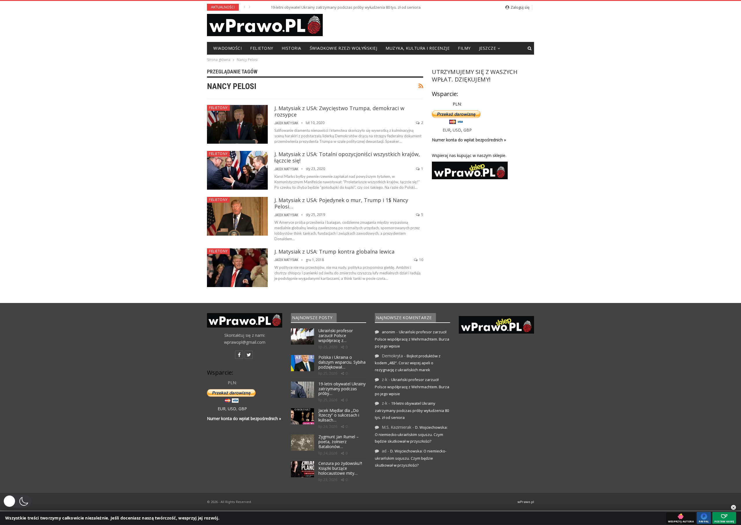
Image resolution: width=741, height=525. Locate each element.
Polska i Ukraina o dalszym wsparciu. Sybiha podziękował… (342, 362)
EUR (446, 130)
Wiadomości (227, 48)
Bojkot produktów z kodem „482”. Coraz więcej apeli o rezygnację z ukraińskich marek (408, 363)
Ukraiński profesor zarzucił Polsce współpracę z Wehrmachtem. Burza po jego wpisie (412, 339)
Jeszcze (487, 48)
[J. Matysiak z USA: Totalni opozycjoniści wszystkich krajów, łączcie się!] (237, 170)
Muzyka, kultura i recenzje (418, 48)
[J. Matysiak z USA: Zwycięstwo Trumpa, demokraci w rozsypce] (237, 124)
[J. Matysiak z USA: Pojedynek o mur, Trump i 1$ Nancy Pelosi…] (237, 216)
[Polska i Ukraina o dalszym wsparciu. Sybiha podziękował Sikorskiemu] (302, 363)
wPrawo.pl (526, 502)
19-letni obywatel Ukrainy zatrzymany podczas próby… (342, 388)
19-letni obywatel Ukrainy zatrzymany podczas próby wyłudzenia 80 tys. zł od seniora (331, 7)
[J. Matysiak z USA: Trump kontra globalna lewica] (237, 267)
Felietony (261, 48)
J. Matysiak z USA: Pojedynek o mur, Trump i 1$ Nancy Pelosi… (341, 203)
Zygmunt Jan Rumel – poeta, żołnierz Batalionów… (338, 441)
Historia (291, 48)
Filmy (464, 48)
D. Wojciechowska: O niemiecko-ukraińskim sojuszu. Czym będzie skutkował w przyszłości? (411, 434)
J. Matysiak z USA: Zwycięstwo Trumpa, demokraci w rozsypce (339, 111)
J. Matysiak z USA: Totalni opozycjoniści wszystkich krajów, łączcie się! (347, 157)
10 (420, 259)
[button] (17, 501)
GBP (467, 130)
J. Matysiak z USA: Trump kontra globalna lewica (334, 251)
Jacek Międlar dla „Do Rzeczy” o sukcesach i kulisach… (338, 415)
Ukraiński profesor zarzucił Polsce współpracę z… (335, 335)
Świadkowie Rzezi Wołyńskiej (343, 48)
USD (457, 130)
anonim (388, 331)
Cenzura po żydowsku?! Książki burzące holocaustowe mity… (340, 468)
